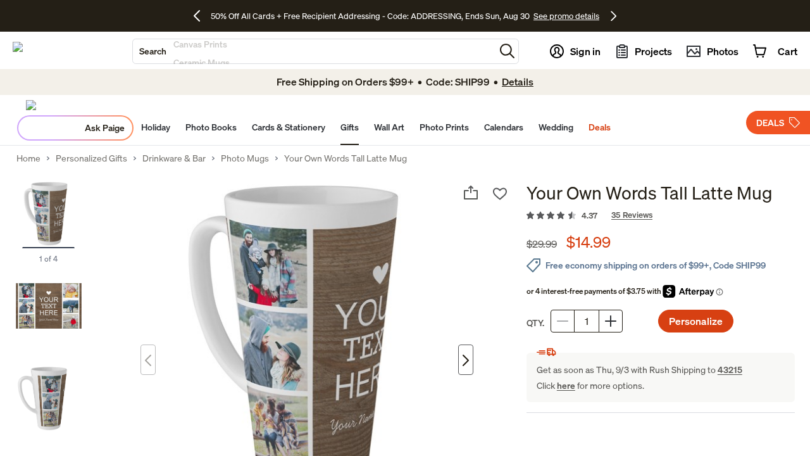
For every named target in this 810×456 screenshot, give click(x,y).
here (566, 385)
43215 (730, 370)
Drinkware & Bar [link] (174, 158)
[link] (660, 216)
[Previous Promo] (201, 16)
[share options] (470, 192)
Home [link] (28, 158)
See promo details (566, 16)
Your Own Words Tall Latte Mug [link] (345, 158)
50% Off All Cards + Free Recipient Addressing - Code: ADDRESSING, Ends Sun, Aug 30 (370, 16)
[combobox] (314, 51)
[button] (507, 51)
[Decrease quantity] (562, 321)
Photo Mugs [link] (245, 158)
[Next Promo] (613, 16)
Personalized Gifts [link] (91, 158)
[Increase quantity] (610, 321)
